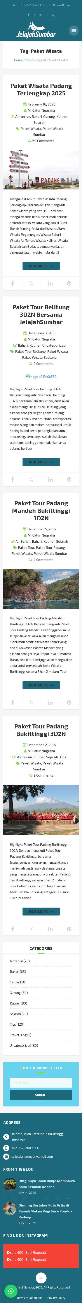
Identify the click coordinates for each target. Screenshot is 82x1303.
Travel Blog (18, 1035)
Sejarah (39, 122)
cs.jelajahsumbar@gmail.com (32, 1156)
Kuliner (62, 116)
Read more (38, 266)
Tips (62, 757)
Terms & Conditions (29, 1297)
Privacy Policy (56, 1297)
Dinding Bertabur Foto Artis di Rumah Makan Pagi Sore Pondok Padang (45, 1211)
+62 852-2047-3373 (26, 1148)
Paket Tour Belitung (30, 351)
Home (18, 60)
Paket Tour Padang (50, 547)
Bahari (37, 116)
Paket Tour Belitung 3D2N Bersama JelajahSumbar (41, 314)
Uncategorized (54, 345)
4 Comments (43, 559)
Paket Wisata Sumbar (50, 553)
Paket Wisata (31, 128)
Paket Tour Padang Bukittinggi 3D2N (41, 729)
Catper (14, 982)
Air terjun (22, 116)
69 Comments (43, 140)
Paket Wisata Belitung (39, 357)
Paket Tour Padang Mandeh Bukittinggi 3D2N (41, 510)
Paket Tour (26, 547)
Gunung (49, 116)
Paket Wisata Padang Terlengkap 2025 (41, 89)
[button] (10, 1291)
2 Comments (43, 363)
